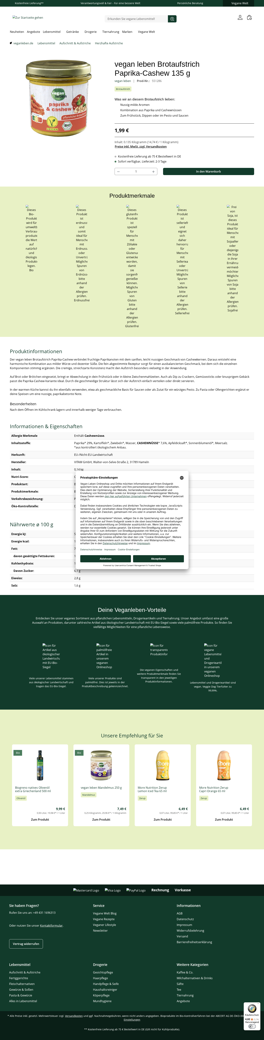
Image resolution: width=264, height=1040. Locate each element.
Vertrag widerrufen (26, 944)
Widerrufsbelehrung (190, 931)
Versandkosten (74, 1016)
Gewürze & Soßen (21, 990)
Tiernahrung (185, 995)
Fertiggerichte (18, 978)
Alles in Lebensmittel (23, 1001)
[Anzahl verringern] (118, 171)
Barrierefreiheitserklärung (194, 942)
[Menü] (258, 1004)
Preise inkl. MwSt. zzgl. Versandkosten (141, 146)
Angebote (183, 1001)
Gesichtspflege (103, 972)
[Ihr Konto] (240, 17)
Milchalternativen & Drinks (195, 978)
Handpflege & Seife (106, 984)
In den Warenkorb (208, 171)
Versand (182, 936)
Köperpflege (101, 995)
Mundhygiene (102, 1001)
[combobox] (136, 18)
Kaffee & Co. (185, 972)
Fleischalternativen (22, 984)
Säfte (180, 984)
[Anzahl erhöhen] (153, 171)
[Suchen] (172, 18)
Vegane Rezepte (104, 919)
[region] (58, 98)
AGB (179, 913)
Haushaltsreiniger (105, 990)
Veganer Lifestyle (104, 925)
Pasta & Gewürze (20, 995)
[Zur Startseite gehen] (28, 17)
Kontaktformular (51, 926)
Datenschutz (185, 919)
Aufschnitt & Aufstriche (24, 972)
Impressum (184, 925)
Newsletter (100, 931)
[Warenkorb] (249, 17)
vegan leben (123, 81)
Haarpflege (100, 978)
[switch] (252, 1026)
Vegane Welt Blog (105, 913)
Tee (179, 990)
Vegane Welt (239, 3)
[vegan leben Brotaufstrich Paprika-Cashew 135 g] (58, 98)
